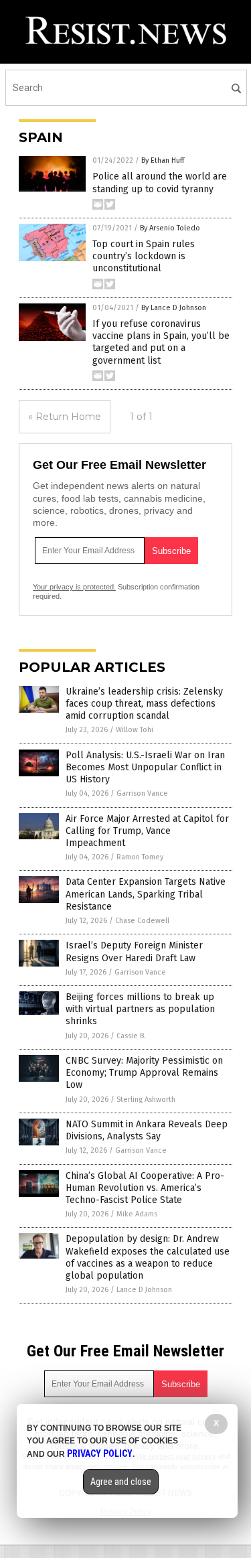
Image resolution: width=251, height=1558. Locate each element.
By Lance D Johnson (173, 307)
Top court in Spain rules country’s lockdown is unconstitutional (143, 256)
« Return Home (64, 417)
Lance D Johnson (144, 1289)
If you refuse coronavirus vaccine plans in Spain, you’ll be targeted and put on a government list (161, 342)
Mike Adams (136, 1214)
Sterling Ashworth (145, 1099)
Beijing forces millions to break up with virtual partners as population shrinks (140, 1009)
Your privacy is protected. (74, 587)
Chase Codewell (142, 920)
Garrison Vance (142, 793)
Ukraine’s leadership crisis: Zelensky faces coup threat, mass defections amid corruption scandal (144, 703)
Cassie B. (131, 1036)
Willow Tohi (134, 729)
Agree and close (120, 1481)
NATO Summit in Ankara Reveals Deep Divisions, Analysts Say (147, 1130)
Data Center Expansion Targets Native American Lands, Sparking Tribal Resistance (146, 894)
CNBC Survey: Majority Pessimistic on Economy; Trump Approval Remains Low (144, 1072)
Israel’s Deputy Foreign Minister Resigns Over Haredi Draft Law (134, 951)
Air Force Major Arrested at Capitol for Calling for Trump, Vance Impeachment (147, 831)
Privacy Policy (100, 1453)
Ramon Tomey (139, 857)
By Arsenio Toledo (170, 228)
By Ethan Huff (162, 160)
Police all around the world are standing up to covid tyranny (159, 182)
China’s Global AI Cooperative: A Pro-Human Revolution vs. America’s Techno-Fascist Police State (145, 1188)
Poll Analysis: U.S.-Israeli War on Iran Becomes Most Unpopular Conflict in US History (145, 767)
